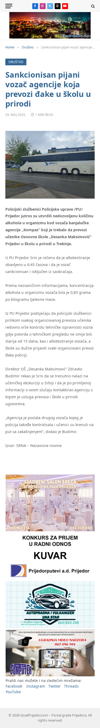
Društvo (16, 62)
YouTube (13, 691)
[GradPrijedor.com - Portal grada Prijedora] (50, 37)
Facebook (14, 686)
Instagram (35, 686)
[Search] (92, 6)
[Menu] (8, 6)
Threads (71, 686)
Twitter (54, 686)
